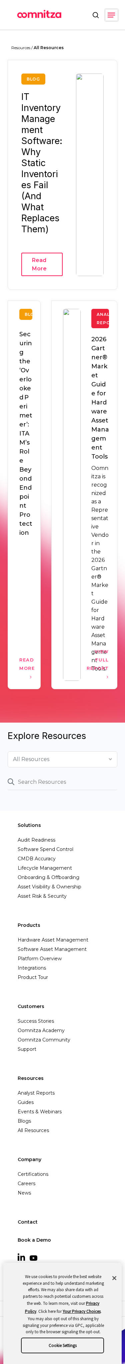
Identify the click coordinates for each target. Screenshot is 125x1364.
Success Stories (36, 1021)
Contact (28, 1222)
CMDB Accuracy (37, 859)
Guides (26, 1102)
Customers (31, 1006)
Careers (26, 1184)
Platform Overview (40, 959)
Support (27, 1049)
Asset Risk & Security (42, 896)
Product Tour (33, 977)
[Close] (114, 1278)
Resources (31, 1078)
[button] (111, 15)
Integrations (32, 968)
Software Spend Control (45, 849)
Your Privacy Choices (82, 1311)
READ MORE (25, 664)
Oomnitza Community (44, 1040)
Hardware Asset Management (53, 940)
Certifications (33, 1174)
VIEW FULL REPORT (98, 660)
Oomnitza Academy (41, 1030)
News (24, 1193)
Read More (39, 264)
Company (29, 1159)
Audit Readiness (36, 840)
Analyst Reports (36, 1093)
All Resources (33, 1130)
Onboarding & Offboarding (48, 877)
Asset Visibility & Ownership (49, 887)
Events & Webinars (40, 1112)
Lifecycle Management (45, 868)
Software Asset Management (52, 949)
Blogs (24, 1121)
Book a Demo (34, 1240)
